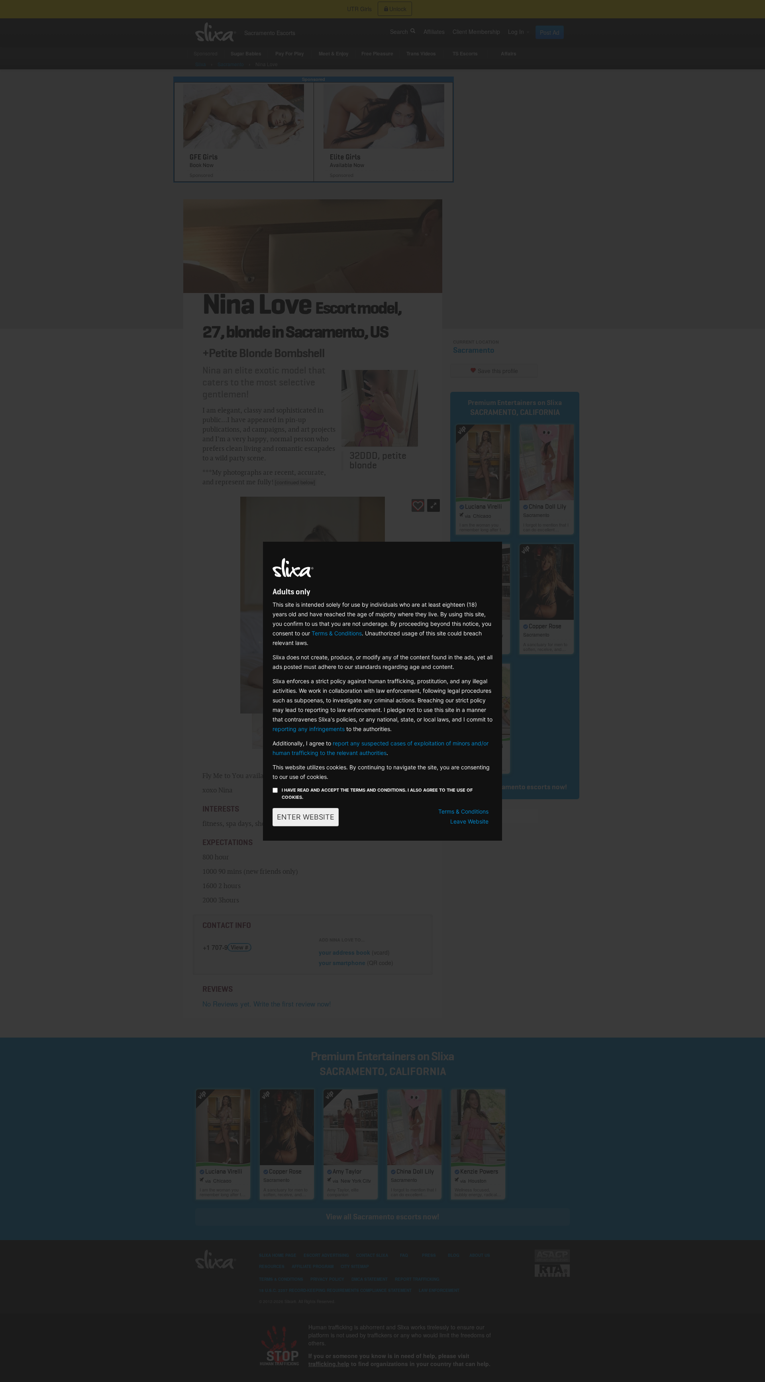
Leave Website (469, 821)
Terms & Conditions (337, 633)
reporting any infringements (309, 728)
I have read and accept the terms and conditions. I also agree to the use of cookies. (377, 793)
